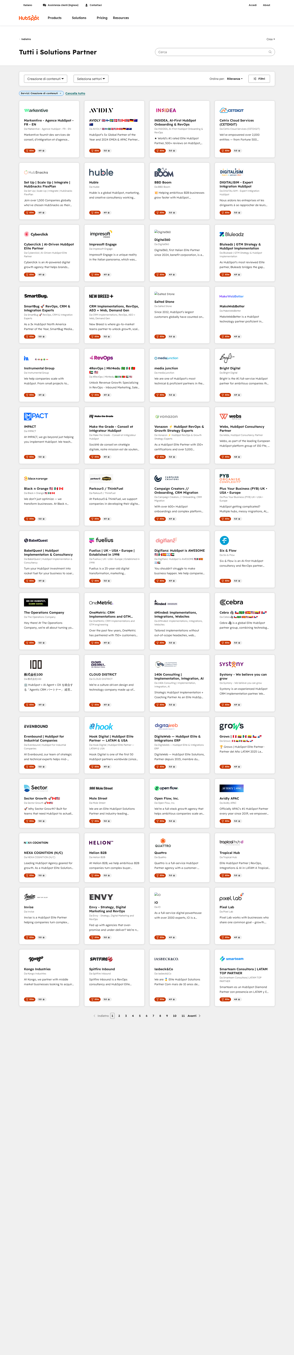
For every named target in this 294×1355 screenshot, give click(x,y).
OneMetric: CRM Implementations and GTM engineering (110, 614)
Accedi (253, 5)
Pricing (102, 18)
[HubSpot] (29, 18)
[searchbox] (215, 52)
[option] (44, 79)
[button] (271, 39)
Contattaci (96, 5)
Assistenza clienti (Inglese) (63, 5)
